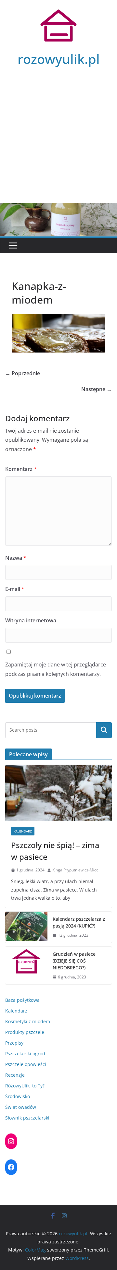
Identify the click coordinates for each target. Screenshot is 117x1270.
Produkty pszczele (24, 1032)
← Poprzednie (22, 373)
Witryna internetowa (30, 620)
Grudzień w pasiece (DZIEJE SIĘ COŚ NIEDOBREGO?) (74, 961)
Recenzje (15, 1075)
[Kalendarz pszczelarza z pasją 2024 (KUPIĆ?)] (26, 927)
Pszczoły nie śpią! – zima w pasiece (55, 851)
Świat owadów (20, 1107)
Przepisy (14, 1043)
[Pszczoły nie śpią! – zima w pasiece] (58, 793)
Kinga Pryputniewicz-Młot (75, 870)
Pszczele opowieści (25, 1064)
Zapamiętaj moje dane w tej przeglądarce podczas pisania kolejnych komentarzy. (55, 669)
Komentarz (21, 469)
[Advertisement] (58, 141)
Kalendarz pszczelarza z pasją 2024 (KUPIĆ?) (79, 922)
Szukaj (104, 730)
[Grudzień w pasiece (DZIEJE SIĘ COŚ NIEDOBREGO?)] (26, 966)
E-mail (14, 589)
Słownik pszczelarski (27, 1118)
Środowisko (17, 1096)
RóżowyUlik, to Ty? (25, 1086)
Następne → (96, 389)
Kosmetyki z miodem (27, 1021)
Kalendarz (23, 831)
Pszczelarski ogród (25, 1053)
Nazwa (15, 557)
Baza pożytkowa (22, 1000)
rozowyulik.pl (59, 59)
